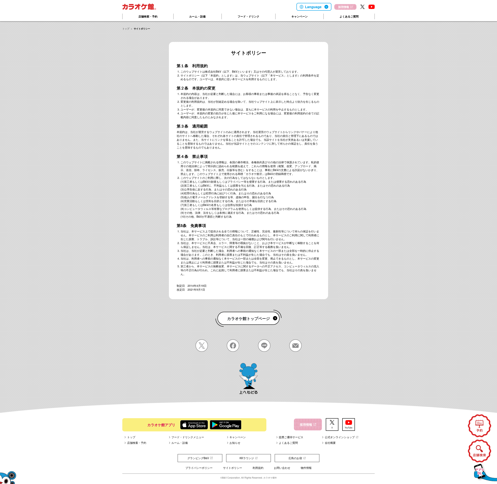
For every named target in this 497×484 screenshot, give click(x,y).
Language (313, 6)
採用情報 (343, 7)
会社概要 (330, 443)
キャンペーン (299, 16)
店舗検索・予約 (147, 16)
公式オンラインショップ (340, 437)
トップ (125, 28)
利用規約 (258, 468)
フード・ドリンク (248, 16)
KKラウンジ (247, 458)
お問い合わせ (282, 468)
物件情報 (306, 468)
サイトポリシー (232, 468)
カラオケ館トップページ (248, 318)
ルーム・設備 (197, 16)
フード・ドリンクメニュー (187, 437)
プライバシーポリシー (199, 468)
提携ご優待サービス (291, 437)
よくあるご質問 (349, 16)
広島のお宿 (295, 458)
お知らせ (234, 443)
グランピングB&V (198, 458)
